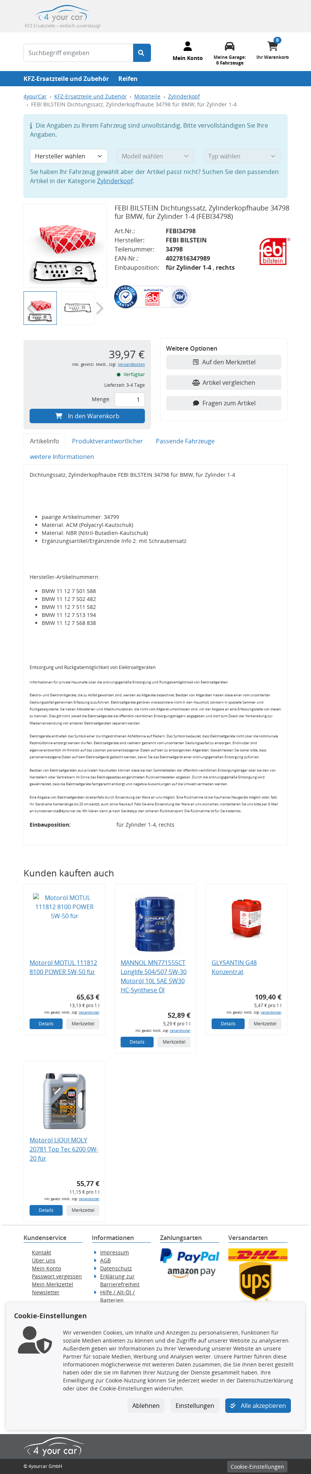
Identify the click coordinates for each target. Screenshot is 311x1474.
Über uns (43, 1260)
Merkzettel (83, 1023)
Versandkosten (131, 364)
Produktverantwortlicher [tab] (107, 441)
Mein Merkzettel (52, 1284)
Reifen (128, 78)
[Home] (63, 15)
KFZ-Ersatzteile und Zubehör (66, 78)
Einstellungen (195, 1405)
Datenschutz (116, 1268)
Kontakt (41, 1252)
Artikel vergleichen (229, 382)
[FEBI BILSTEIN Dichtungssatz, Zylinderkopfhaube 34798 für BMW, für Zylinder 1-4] (65, 245)
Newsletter (46, 1292)
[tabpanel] (155, 655)
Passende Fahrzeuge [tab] (185, 441)
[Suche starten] (142, 53)
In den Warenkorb (93, 416)
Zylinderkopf (184, 96)
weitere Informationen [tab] (62, 456)
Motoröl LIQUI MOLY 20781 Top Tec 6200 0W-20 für (64, 1149)
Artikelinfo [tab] (44, 441)
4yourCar (35, 96)
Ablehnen (146, 1405)
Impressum (114, 1252)
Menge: (101, 399)
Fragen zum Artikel (229, 403)
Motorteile (147, 96)
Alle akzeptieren (262, 1405)
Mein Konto (46, 1268)
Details (46, 1023)
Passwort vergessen (57, 1276)
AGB (105, 1260)
